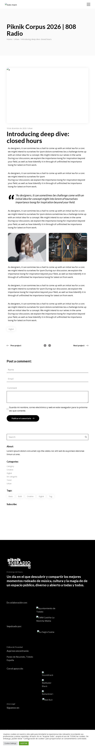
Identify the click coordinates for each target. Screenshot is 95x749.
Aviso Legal (11, 704)
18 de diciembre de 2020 (16, 128)
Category (10, 466)
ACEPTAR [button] (23, 743)
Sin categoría (12, 476)
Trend (9, 480)
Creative (10, 470)
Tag (50, 496)
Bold (20, 496)
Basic (11, 496)
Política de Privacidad (15, 647)
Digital (11, 329)
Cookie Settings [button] (10, 743)
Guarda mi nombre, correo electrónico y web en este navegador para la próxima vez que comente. (48, 409)
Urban (16, 39)
